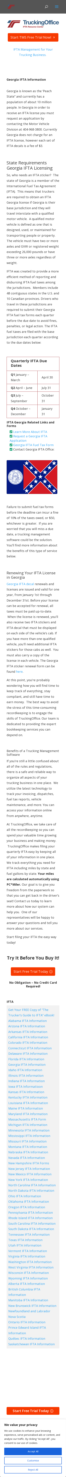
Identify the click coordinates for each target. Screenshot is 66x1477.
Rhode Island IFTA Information (30, 1218)
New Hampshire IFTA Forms (28, 1163)
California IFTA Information (28, 1037)
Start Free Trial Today (31, 971)
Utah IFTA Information (24, 1245)
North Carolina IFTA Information (32, 1185)
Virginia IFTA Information (26, 1256)
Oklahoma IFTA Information (28, 1201)
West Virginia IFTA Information (30, 1267)
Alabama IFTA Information (27, 1021)
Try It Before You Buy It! (33, 958)
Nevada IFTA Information (26, 1158)
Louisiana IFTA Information (28, 1103)
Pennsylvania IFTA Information (30, 1212)
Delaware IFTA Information (28, 1054)
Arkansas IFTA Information (27, 1032)
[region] (33, 1448)
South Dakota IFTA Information (31, 1229)
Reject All (33, 1469)
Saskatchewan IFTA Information (31, 1344)
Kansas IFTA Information (26, 1092)
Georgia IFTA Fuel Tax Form (33, 445)
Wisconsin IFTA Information (28, 1273)
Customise (33, 1460)
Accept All (33, 1451)
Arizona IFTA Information (26, 1026)
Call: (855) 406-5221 (19, 457)
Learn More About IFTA (30, 432)
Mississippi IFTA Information (29, 1136)
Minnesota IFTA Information (28, 1130)
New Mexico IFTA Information (29, 1174)
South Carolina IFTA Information (32, 1223)
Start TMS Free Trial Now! (30, 37)
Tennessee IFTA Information (29, 1234)
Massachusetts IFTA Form (27, 1119)
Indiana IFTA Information (26, 1081)
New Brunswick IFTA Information (32, 1306)
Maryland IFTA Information (28, 1114)
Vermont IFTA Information (27, 1251)
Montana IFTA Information (27, 1147)
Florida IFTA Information (26, 1059)
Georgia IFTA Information (27, 1065)
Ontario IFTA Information (26, 1322)
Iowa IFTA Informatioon (25, 1086)
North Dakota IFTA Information (31, 1190)
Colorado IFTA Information (27, 1043)
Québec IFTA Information (26, 1338)
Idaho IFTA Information (25, 1070)
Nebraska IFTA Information (28, 1152)
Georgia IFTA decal (20, 584)
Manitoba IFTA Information (28, 1300)
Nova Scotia (17, 1317)
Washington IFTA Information (30, 1262)
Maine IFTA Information (25, 1108)
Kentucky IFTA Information (27, 1097)
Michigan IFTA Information (27, 1125)
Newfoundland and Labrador (29, 1311)
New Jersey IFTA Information (29, 1169)
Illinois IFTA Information (25, 1076)
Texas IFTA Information (25, 1240)
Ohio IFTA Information (24, 1196)
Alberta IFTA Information (26, 1284)
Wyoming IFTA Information (28, 1278)
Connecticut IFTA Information (30, 1048)
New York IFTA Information (28, 1180)
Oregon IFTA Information (26, 1207)
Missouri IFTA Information (27, 1141)
